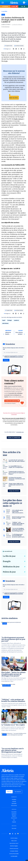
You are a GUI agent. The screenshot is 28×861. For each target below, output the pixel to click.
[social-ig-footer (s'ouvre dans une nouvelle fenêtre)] (18, 833)
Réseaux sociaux (6, 685)
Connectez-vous (20, 432)
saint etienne (5, 323)
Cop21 (3, 320)
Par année (14, 828)
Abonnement (14, 818)
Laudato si (16, 320)
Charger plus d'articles (14, 490)
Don (14, 820)
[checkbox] (3, 355)
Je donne (13, 6)
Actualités (14, 799)
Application (14, 814)
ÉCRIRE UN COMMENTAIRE (14, 437)
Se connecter (18, 791)
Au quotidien (4, 11)
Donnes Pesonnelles (14, 853)
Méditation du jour (11, 567)
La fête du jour (9, 556)
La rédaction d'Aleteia (17, 24)
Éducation (5, 658)
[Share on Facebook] (13, 48)
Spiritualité (14, 803)
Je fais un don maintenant (11, 400)
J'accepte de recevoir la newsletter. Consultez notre (14, 356)
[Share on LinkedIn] (16, 48)
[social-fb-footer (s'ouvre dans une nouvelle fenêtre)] (12, 833)
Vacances (5, 711)
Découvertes (14, 805)
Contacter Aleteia (14, 851)
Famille (4, 734)
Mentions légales (14, 846)
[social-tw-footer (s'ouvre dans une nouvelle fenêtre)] (15, 833)
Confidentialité (14, 856)
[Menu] (4, 2)
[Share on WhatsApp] (23, 48)
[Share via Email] (21, 48)
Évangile (7, 561)
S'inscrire (6, 360)
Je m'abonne (5, 6)
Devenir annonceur (14, 848)
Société (4, 623)
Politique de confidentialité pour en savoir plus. (13, 356)
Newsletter (14, 812)
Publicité (14, 822)
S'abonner (9, 791)
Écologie (10, 320)
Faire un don (13, 98)
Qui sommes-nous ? (14, 843)
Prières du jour (9, 572)
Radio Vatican (18, 119)
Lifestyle (14, 801)
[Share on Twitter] (18, 48)
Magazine (14, 816)
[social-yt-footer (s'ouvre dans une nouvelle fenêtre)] (10, 833)
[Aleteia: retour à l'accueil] (14, 2)
